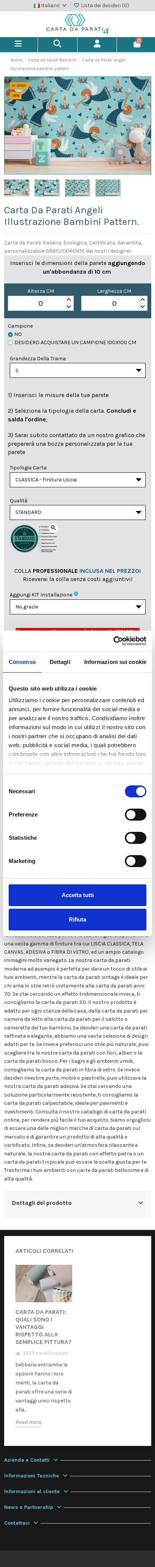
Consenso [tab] (22, 662)
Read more (28, 1422)
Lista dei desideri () (104, 5)
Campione (20, 326)
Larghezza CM (114, 291)
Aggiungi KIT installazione (41, 595)
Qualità (18, 500)
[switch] (135, 815)
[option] (44, 1351)
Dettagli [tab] (60, 662)
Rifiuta (77, 919)
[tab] (77, 1204)
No (18, 334)
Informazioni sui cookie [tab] (115, 662)
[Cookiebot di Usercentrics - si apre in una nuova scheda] (113, 641)
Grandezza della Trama (38, 358)
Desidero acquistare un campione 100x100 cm (75, 342)
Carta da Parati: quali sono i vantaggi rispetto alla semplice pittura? (43, 1326)
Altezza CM (40, 291)
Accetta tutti (78, 895)
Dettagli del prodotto (42, 1203)
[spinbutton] (41, 303)
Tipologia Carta (28, 467)
